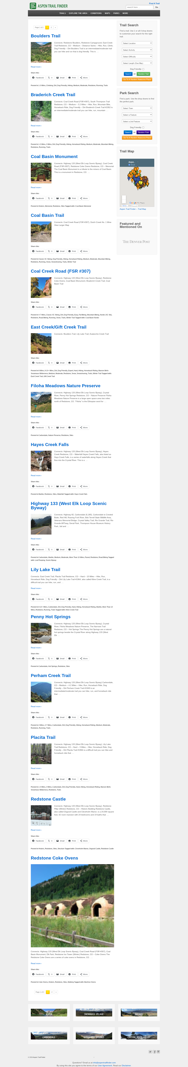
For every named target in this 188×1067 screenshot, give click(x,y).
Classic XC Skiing (45, 259)
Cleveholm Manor (81, 849)
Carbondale (43, 435)
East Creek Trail (37, 376)
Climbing (49, 85)
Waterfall (60, 494)
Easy (76, 315)
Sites (63, 206)
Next (147, 243)
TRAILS (62, 13)
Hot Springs (52, 666)
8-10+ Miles (49, 371)
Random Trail (143, 74)
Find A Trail (154, 3)
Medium (76, 85)
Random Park (143, 132)
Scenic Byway (51, 560)
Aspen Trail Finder (39, 1057)
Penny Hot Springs (51, 616)
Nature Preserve (54, 435)
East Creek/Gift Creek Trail (58, 327)
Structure (61, 849)
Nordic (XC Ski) (106, 315)
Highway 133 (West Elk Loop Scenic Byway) (69, 505)
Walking (71, 982)
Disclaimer (126, 1065)
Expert (70, 371)
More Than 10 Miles (76, 557)
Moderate (83, 85)
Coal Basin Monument (54, 156)
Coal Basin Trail (47, 215)
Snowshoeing (56, 262)
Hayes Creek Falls (50, 444)
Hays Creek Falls (80, 494)
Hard (76, 371)
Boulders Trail (45, 35)
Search (128, 74)
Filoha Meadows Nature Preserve (65, 385)
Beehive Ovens (90, 982)
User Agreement (105, 1065)
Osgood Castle (94, 849)
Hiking (70, 85)
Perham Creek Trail (51, 675)
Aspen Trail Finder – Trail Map (133, 209)
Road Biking (43, 318)
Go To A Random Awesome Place (137, 79)
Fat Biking (82, 315)
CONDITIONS (96, 13)
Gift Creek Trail (49, 376)
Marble (41, 494)
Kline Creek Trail (72, 610)
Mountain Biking (107, 144)
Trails (106, 85)
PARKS (116, 13)
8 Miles (41, 371)
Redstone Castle (48, 799)
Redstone (92, 85)
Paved (87, 557)
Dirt (55, 85)
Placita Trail (43, 737)
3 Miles (49, 144)
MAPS (107, 13)
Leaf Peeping (40, 560)
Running (99, 85)
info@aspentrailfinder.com (104, 1063)
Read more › (36, 67)
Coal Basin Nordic (92, 318)
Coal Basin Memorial (83, 206)
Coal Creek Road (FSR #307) (61, 271)
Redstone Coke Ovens (54, 858)
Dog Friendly (62, 85)
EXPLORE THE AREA (78, 13)
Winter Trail (71, 262)
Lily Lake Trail (45, 569)
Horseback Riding (78, 144)
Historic (41, 206)
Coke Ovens (43, 982)
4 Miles (41, 725)
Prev (127, 243)
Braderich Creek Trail (53, 94)
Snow (48, 262)
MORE (125, 13)
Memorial (48, 206)
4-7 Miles (42, 315)
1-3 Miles (42, 85)
